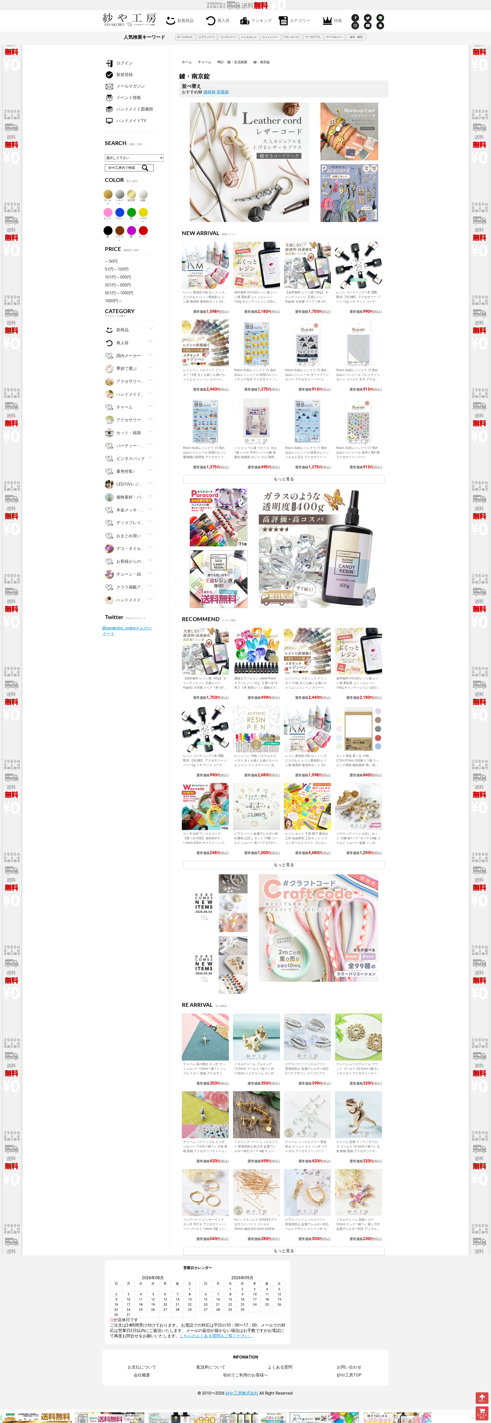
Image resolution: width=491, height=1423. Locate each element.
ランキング (261, 20)
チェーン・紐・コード (130, 574)
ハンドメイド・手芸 (130, 394)
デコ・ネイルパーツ (130, 548)
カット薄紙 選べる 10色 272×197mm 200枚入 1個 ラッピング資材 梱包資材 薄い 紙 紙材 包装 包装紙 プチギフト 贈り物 (357, 765)
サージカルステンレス (186, 37)
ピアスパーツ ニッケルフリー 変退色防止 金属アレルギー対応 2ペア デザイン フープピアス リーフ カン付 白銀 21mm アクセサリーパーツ (307, 1073)
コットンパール (271, 37)
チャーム (204, 62)
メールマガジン (130, 86)
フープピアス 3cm (314, 37)
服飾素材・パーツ (130, 496)
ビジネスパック (130, 458)
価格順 (209, 92)
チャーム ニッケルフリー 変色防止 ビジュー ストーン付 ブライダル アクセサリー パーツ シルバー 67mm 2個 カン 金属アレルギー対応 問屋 (306, 1151)
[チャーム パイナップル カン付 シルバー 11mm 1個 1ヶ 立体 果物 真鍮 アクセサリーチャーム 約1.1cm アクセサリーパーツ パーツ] (205, 1114)
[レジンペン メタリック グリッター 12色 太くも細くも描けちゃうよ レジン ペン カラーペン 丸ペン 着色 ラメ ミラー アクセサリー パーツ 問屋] (205, 343)
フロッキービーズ (293, 37)
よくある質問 (280, 1367)
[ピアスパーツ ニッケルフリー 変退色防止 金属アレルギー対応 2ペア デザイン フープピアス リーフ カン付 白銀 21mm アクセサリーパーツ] (307, 1037)
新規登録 (124, 74)
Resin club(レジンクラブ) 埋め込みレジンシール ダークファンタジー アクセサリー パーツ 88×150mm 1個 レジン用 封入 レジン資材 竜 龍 (307, 379)
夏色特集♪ (125, 471)
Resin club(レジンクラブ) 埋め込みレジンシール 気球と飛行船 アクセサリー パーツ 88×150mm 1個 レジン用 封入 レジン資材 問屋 (358, 457)
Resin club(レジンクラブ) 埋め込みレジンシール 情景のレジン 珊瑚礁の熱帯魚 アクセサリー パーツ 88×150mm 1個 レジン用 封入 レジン (205, 457)
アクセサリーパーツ (130, 419)
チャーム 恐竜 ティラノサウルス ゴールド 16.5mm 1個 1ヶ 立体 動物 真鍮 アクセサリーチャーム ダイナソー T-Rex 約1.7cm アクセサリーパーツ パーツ (358, 1151)
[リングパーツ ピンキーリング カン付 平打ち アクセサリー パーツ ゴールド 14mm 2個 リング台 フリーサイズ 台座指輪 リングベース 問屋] (205, 1192)
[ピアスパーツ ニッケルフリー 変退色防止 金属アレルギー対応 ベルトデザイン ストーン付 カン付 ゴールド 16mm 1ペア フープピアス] (307, 1192)
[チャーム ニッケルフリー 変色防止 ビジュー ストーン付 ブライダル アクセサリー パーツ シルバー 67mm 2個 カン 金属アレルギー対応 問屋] (307, 1114)
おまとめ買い (128, 535)
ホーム (187, 62)
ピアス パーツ (207, 37)
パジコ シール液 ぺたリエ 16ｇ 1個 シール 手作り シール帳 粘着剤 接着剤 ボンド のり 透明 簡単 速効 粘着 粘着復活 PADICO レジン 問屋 (256, 457)
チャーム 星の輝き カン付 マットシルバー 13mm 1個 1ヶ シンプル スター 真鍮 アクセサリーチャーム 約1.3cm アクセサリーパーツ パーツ (205, 1073)
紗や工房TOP (349, 1375)
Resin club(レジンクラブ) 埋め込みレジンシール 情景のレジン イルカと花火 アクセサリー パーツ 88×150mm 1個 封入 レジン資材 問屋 (307, 457)
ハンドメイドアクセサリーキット (130, 600)
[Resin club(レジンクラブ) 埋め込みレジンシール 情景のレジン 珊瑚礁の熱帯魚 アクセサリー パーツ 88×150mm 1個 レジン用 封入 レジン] (205, 420)
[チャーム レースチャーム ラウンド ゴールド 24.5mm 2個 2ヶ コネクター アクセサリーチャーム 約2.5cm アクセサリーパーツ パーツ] (358, 1037)
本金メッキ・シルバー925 (130, 510)
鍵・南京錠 (261, 62)
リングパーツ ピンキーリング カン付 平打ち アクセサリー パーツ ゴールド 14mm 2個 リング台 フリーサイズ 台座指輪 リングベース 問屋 (204, 1229)
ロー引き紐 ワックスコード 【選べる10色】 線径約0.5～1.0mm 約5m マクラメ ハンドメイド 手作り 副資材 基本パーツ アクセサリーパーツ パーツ (204, 843)
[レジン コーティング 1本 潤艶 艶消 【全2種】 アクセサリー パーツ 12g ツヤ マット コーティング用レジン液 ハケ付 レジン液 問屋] (358, 265)
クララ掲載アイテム (130, 586)
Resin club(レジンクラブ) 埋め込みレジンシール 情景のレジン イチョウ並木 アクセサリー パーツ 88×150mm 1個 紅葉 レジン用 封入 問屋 (256, 379)
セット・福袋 (128, 432)
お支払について (142, 1367)
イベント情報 (128, 97)
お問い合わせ (349, 1367)
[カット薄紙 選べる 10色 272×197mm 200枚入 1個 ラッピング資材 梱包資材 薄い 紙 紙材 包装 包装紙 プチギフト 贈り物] (358, 729)
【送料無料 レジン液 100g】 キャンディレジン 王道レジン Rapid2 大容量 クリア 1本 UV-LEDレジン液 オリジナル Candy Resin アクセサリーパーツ (307, 302)
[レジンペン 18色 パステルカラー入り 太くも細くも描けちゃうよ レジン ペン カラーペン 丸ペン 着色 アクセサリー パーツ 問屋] (256, 729)
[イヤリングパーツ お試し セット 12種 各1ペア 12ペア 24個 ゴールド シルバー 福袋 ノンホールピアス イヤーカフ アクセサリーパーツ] (358, 806)
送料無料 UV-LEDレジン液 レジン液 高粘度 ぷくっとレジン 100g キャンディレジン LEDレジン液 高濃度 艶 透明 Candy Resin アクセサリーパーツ (255, 302)
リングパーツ (228, 37)
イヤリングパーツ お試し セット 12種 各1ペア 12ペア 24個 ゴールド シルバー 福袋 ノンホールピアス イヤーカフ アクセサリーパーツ (358, 843)
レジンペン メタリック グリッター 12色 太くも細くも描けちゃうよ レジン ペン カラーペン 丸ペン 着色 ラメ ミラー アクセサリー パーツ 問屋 (204, 379)
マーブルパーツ (335, 37)
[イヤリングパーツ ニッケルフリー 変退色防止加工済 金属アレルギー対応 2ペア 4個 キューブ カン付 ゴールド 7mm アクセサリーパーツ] (256, 1114)
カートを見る (482, 1416)
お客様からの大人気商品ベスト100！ (130, 561)
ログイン (124, 63)
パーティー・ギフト (130, 445)
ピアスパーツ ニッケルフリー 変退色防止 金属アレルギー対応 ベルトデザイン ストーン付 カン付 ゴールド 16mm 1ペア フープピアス (307, 1229)
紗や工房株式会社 (242, 1393)
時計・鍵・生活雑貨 (232, 62)
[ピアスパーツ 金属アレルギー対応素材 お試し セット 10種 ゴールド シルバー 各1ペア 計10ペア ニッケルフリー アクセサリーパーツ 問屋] (256, 806)
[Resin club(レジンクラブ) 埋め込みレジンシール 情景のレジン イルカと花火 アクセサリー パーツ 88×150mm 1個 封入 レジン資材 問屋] (307, 420)
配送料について (211, 1367)
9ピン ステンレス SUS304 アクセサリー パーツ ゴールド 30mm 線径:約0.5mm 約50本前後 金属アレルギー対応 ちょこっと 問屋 (256, 1229)
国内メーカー (128, 355)
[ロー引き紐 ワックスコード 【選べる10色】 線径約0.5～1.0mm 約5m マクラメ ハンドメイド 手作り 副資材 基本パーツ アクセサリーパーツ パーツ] (205, 806)
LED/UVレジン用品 (130, 484)
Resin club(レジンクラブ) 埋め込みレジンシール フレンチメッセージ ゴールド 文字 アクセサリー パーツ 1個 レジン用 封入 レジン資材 (358, 379)
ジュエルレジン (250, 37)
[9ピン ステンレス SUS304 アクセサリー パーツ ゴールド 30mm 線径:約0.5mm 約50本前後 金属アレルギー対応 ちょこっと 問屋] (256, 1192)
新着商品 (185, 20)
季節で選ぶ (126, 368)
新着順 (223, 92)
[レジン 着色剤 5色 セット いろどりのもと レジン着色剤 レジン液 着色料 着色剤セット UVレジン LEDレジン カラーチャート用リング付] (205, 265)
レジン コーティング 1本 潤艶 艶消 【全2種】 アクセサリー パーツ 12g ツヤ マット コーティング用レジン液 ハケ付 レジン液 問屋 (358, 302)
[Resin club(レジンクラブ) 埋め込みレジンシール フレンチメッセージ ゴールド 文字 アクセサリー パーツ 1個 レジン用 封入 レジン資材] (358, 343)
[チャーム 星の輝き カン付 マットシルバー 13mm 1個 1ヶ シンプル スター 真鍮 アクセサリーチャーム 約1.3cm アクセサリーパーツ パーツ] (205, 1037)
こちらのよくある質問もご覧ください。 (216, 1335)
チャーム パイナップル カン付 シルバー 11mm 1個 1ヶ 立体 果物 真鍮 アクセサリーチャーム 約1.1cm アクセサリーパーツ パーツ (205, 1151)
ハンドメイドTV (131, 120)
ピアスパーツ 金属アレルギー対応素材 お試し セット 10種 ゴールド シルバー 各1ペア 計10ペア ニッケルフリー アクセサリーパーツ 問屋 (256, 843)
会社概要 (142, 1375)
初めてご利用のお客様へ (245, 1375)
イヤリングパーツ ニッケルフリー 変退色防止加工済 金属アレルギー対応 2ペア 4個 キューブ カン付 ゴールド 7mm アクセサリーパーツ (256, 1151)
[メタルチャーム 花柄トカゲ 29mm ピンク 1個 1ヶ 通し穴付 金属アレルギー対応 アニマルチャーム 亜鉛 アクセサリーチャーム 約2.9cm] (358, 1192)
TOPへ (482, 1400)
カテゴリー (300, 20)
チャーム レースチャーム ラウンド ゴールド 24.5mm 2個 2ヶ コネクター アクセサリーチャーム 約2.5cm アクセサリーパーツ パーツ (358, 1073)
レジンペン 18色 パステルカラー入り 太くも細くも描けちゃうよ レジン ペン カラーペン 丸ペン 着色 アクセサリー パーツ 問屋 (256, 765)
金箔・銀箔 (356, 37)
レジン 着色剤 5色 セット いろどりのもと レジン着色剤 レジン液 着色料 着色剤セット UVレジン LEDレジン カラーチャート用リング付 (205, 302)
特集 (338, 20)
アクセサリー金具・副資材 (130, 381)
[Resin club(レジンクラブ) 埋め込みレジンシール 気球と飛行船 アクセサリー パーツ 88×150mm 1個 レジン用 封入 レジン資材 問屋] (358, 420)
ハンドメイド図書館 (134, 109)
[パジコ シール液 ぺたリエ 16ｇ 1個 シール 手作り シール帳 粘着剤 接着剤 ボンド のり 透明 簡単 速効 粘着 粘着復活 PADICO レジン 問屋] (256, 420)
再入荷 (223, 20)
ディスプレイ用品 (130, 522)
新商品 (122, 329)
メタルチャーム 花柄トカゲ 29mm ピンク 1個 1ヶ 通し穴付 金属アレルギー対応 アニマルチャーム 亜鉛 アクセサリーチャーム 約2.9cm (358, 1229)
